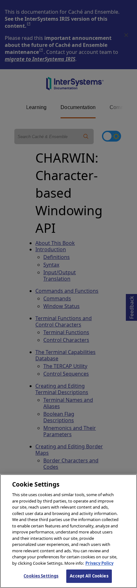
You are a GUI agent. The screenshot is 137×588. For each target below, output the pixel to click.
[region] (68, 531)
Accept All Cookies (89, 576)
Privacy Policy (99, 563)
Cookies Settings (41, 576)
